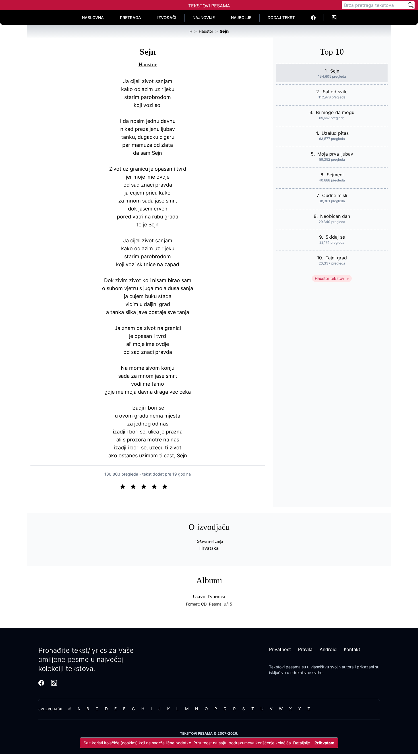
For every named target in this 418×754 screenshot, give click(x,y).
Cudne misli (334, 195)
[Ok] (146, 486)
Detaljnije (301, 742)
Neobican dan (335, 216)
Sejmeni (335, 174)
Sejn (334, 71)
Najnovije (204, 17)
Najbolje (241, 17)
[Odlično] (166, 486)
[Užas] (125, 486)
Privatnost (280, 649)
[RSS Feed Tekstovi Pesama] (334, 17)
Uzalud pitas (335, 133)
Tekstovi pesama (285, 666)
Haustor (147, 64)
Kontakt (352, 649)
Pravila (305, 649)
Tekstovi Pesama (209, 6)
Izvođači (166, 17)
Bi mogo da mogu (335, 112)
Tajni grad (336, 258)
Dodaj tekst (281, 17)
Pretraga (130, 17)
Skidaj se (335, 237)
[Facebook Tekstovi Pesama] (313, 17)
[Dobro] (156, 486)
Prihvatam (324, 742)
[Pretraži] (411, 5)
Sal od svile (335, 91)
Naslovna (93, 17)
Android (328, 649)
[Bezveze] (135, 486)
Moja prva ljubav (335, 154)
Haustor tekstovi (330, 278)
